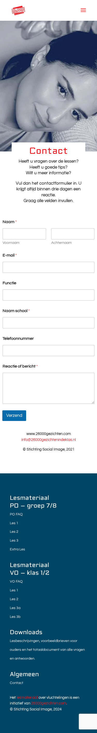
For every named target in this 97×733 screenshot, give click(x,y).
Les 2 (14, 532)
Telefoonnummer (18, 338)
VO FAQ (16, 581)
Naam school (16, 311)
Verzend (14, 415)
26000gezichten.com (48, 703)
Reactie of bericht (20, 366)
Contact (16, 683)
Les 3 (14, 540)
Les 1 (14, 523)
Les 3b (15, 617)
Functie (9, 283)
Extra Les (17, 549)
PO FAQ (16, 514)
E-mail (10, 255)
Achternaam (61, 243)
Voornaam (11, 243)
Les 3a (15, 608)
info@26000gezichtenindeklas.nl (48, 440)
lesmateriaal (27, 698)
